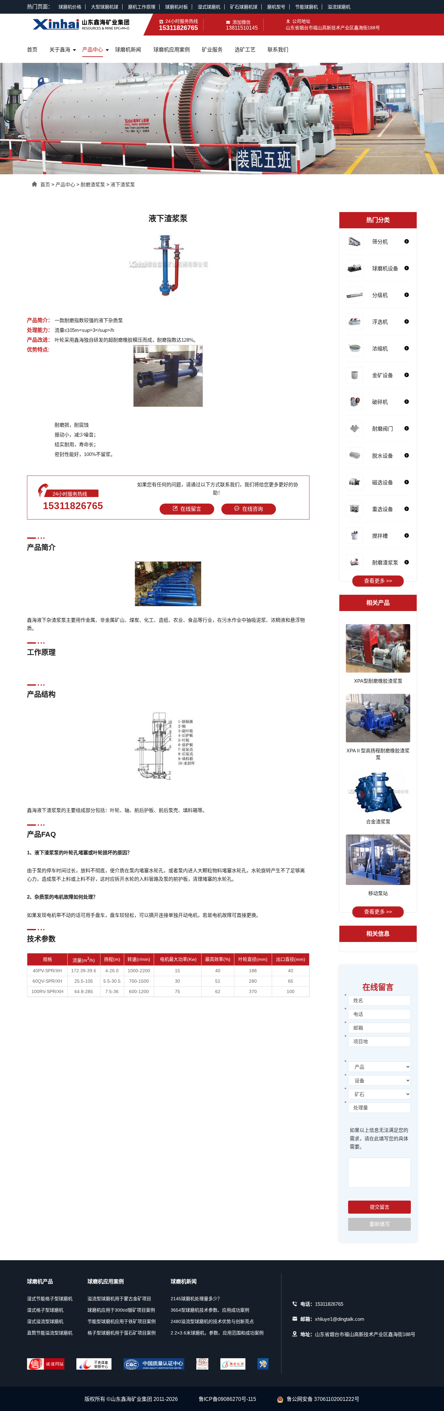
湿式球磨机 (209, 6)
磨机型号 (276, 6)
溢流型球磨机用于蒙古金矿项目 (119, 1298)
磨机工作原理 (141, 6)
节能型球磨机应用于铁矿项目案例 (121, 1321)
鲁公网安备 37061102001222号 (323, 1399)
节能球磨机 (306, 6)
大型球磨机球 (104, 6)
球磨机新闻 (128, 49)
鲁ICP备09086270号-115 (227, 1399)
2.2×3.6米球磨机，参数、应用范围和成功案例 (217, 1332)
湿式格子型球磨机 (45, 1310)
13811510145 (242, 28)
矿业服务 (212, 49)
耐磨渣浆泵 (93, 184)
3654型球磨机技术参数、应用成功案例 (210, 1310)
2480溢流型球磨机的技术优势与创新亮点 (212, 1321)
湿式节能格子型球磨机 (49, 1298)
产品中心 (92, 49)
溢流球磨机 (339, 6)
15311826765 (73, 505)
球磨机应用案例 (171, 49)
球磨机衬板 (176, 6)
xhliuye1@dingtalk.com (339, 1319)
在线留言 (190, 509)
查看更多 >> (378, 581)
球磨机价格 (70, 6)
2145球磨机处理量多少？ (196, 1298)
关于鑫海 (59, 49)
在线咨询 (252, 509)
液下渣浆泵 (123, 184)
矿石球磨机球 (243, 6)
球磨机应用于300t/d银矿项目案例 (121, 1310)
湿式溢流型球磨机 (45, 1321)
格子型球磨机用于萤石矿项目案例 (121, 1332)
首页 (32, 49)
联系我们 (278, 49)
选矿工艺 (245, 49)
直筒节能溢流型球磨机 (49, 1332)
